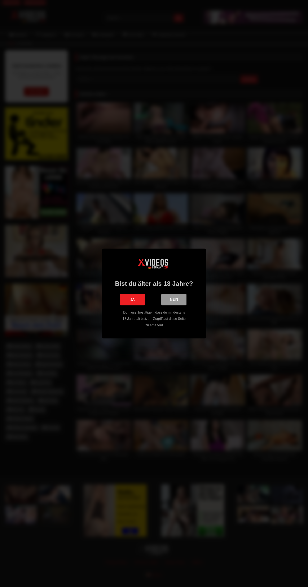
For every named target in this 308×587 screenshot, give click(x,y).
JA (132, 299)
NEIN (174, 299)
